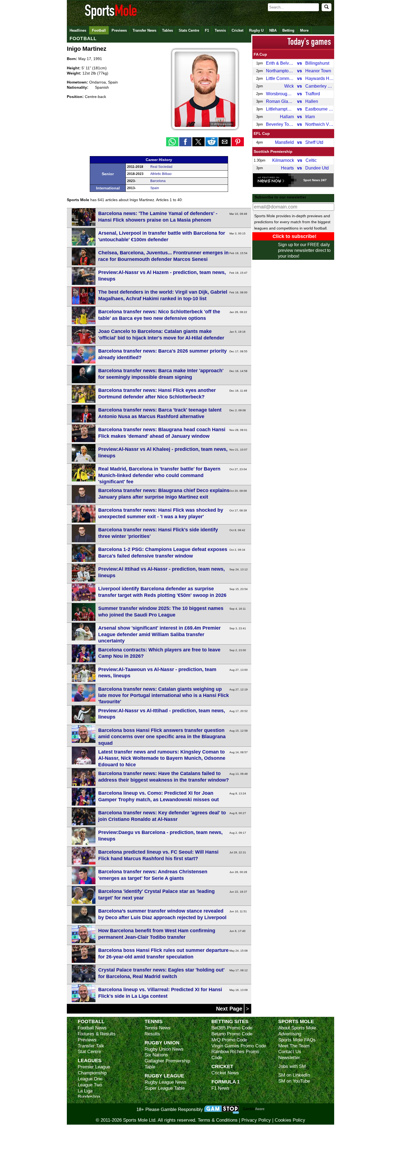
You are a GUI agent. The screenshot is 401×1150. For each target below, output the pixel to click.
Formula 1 (225, 1082)
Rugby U (256, 30)
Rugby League (164, 1076)
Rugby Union (162, 1042)
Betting (288, 30)
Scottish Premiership (273, 151)
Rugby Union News (164, 1049)
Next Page (230, 1009)
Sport (307, 180)
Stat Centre (89, 1051)
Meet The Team (294, 1045)
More (304, 30)
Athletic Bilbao (161, 174)
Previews (119, 30)
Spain (154, 188)
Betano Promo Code (231, 1033)
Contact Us (289, 1051)
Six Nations (156, 1054)
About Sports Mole (297, 1027)
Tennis (220, 30)
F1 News (220, 1088)
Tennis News (157, 1027)
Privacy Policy (256, 1120)
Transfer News (144, 30)
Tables (167, 30)
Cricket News (225, 1072)
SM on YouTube (294, 1081)
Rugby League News (166, 1082)
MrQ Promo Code (229, 1039)
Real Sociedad (161, 167)
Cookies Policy (290, 1120)
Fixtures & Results (97, 1033)
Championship (92, 1072)
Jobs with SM (292, 1066)
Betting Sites (230, 1021)
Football (99, 30)
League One (90, 1079)
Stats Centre (189, 30)
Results (152, 1033)
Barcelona (158, 181)
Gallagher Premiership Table (167, 1063)
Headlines (78, 30)
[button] (172, 141)
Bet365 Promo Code (231, 1027)
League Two (90, 1085)
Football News (92, 1027)
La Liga (85, 1091)
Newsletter (289, 1057)
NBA (273, 30)
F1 (207, 30)
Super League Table (165, 1088)
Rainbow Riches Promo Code (235, 1054)
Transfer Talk (91, 1045)
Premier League (94, 1066)
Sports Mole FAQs (297, 1039)
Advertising (289, 1033)
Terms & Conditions (218, 1120)
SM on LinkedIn (294, 1075)
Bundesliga (89, 1096)
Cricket (237, 30)
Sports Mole (296, 1021)
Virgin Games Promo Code (238, 1045)
